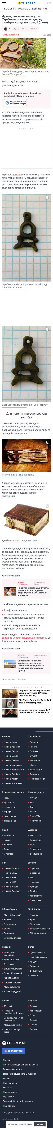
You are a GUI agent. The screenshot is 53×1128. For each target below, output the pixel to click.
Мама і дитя (35, 835)
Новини (6, 736)
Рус (49, 3)
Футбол (33, 798)
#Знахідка (21, 679)
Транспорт (9, 802)
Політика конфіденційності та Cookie (20, 1065)
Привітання (35, 900)
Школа (33, 765)
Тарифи (7, 812)
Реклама (7, 1078)
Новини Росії (10, 877)
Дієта (32, 844)
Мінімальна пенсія (13, 1025)
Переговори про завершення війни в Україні (26, 9)
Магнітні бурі (36, 896)
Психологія (35, 849)
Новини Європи (11, 868)
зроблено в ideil (10, 1119)
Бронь (33, 920)
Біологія (8, 844)
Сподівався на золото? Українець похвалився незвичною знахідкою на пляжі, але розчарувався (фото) (31, 666)
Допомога (34, 774)
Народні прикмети (38, 957)
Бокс (32, 802)
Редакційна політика (13, 1069)
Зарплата (34, 742)
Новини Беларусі (12, 891)
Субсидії (34, 756)
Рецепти (32, 1001)
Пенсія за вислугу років (12, 1030)
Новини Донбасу (12, 774)
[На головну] (26, 3)
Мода (32, 877)
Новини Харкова (12, 747)
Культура (34, 887)
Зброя (7, 929)
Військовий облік (38, 933)
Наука (5, 830)
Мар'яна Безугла (12, 987)
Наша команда (10, 1092)
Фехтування (35, 821)
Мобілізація (34, 909)
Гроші (7, 798)
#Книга (11, 679)
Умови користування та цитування (19, 1074)
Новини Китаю (11, 887)
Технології (9, 835)
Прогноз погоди (37, 779)
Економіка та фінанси (13, 792)
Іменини (34, 975)
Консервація (36, 1011)
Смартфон (9, 854)
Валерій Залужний (13, 973)
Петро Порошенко (12, 982)
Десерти (34, 1020)
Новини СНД (10, 882)
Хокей (33, 812)
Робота (33, 747)
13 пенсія (8, 1006)
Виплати (34, 751)
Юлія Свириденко (12, 992)
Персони (6, 947)
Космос (7, 840)
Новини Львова (11, 760)
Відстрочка (35, 924)
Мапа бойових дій (12, 915)
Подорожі (34, 882)
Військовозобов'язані (40, 929)
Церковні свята (37, 952)
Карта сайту (8, 1097)
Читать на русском (10, 35)
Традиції (34, 962)
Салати (33, 1024)
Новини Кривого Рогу (14, 770)
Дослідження (36, 854)
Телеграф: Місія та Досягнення (18, 1101)
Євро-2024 (35, 816)
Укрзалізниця (10, 821)
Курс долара (10, 816)
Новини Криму (11, 779)
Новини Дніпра (11, 751)
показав (17, 174)
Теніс (32, 807)
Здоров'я (32, 830)
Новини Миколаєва (13, 783)
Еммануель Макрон (13, 969)
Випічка (33, 1006)
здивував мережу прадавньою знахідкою (24, 637)
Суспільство (34, 736)
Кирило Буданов (12, 978)
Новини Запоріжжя (13, 765)
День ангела (36, 971)
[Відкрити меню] (4, 3)
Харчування (36, 840)
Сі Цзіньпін (9, 964)
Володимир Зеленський (9, 953)
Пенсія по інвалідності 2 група (13, 1012)
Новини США (10, 873)
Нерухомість (10, 807)
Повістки (34, 915)
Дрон (6, 849)
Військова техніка (12, 938)
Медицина (35, 760)
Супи (32, 1015)
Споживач (35, 873)
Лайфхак (34, 891)
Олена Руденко (14, 29)
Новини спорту (36, 792)
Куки (29, 1124)
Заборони (34, 966)
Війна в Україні (9, 909)
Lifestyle (32, 863)
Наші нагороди (10, 1083)
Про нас (7, 1060)
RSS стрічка (9, 1106)
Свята (31, 947)
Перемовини (10, 924)
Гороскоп (34, 868)
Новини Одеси (11, 756)
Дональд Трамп (11, 959)
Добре (40, 1124)
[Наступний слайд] (50, 9)
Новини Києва (10, 742)
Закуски (33, 1029)
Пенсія (5, 1001)
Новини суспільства (23, 583)
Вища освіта (36, 770)
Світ (4, 863)
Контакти (7, 1088)
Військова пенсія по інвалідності (13, 1019)
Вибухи (7, 920)
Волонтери (9, 933)
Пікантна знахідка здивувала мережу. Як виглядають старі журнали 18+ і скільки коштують (33, 591)
